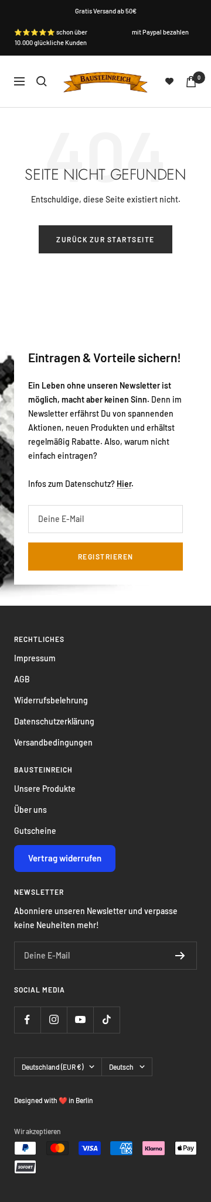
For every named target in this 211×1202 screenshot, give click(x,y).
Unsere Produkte (45, 789)
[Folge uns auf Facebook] (27, 1020)
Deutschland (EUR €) (52, 1067)
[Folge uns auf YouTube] (80, 1020)
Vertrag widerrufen (64, 858)
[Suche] (41, 81)
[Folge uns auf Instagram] (53, 1020)
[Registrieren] (180, 956)
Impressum (35, 658)
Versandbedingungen (53, 742)
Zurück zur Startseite (105, 239)
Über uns (30, 810)
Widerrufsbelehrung (51, 700)
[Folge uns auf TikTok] (106, 1020)
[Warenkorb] (191, 81)
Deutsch (121, 1067)
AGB (22, 679)
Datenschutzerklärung (54, 721)
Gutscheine (35, 831)
